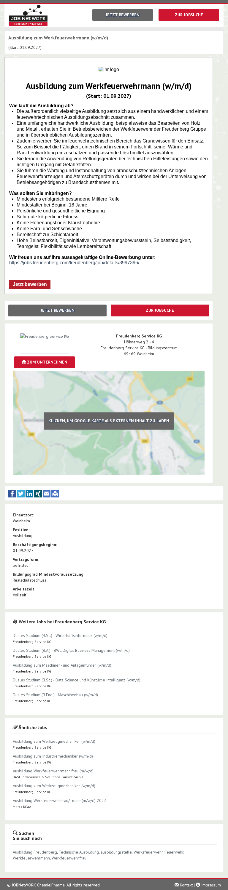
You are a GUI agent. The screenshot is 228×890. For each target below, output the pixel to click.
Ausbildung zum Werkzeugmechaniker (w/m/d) (54, 741)
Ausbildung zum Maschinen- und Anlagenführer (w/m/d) (62, 665)
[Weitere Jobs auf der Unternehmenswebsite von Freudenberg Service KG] (44, 343)
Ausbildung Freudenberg (35, 852)
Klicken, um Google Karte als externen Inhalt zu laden (108, 420)
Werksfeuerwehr (148, 852)
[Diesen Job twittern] (21, 493)
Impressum (210, 885)
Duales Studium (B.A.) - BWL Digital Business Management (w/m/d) (71, 650)
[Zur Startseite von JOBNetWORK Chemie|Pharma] (26, 15)
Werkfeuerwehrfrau (69, 858)
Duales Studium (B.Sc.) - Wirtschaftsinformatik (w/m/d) (60, 635)
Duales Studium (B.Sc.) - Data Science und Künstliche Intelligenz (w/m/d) (76, 680)
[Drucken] (55, 493)
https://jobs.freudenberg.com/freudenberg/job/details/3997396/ (74, 262)
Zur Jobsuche (189, 14)
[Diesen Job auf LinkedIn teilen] (29, 493)
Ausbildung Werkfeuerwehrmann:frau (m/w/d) (53, 771)
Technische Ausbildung (79, 852)
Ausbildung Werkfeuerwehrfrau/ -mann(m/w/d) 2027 (59, 800)
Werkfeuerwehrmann (31, 858)
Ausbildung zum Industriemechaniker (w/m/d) (53, 756)
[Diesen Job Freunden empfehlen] (46, 493)
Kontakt (186, 885)
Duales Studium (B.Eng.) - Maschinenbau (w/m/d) (55, 694)
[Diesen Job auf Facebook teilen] (12, 493)
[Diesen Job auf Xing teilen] (38, 493)
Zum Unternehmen (46, 362)
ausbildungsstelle (116, 852)
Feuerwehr (173, 852)
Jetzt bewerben (123, 14)
